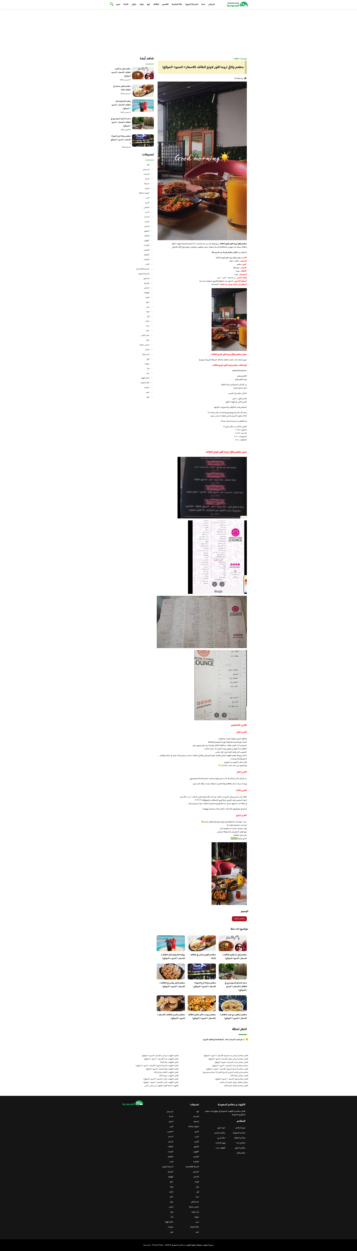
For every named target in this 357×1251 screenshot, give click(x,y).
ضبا (148, 368)
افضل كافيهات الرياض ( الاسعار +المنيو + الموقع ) (160, 1055)
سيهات (146, 364)
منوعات (146, 387)
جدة (203, 4)
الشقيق (146, 231)
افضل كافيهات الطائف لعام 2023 (166, 1072)
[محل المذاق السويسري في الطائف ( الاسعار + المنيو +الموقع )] (143, 123)
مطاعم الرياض (219, 1133)
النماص (146, 288)
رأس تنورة (145, 354)
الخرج (147, 202)
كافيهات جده (220, 1148)
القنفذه (146, 259)
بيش (147, 307)
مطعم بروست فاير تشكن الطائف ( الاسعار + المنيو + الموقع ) (202, 1016)
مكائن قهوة (145, 378)
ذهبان (147, 349)
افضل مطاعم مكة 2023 (239, 1075)
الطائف (156, 4)
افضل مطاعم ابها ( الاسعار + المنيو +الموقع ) (231, 1079)
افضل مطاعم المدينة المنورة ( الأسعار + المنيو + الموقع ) (227, 1069)
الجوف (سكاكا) (144, 193)
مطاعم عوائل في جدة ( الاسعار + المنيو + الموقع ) (230, 1065)
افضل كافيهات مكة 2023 (169, 1062)
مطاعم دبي (221, 1138)
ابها (148, 4)
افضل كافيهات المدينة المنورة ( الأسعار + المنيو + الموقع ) (157, 1065)
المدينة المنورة (191, 4)
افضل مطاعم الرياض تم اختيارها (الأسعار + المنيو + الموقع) (226, 1055)
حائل (147, 330)
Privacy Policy (158, 1245)
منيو (118, 4)
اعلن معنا (146, 1245)
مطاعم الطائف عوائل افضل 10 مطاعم (234, 1082)
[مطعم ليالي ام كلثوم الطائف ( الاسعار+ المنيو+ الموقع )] (143, 73)
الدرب (147, 212)
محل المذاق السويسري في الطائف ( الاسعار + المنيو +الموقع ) (236, 986)
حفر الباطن (145, 335)
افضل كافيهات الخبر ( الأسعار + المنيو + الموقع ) (160, 1082)
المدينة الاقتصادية (142, 269)
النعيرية (146, 283)
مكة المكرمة (177, 4)
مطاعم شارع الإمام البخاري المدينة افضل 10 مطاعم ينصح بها (225, 1072)
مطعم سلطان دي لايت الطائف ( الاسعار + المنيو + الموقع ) (233, 1016)
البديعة (146, 183)
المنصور (146, 278)
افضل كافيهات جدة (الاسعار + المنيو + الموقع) (161, 1059)
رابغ (148, 359)
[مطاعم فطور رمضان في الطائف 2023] (143, 90)
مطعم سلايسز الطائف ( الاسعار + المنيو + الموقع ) (171, 1016)
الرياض (211, 4)
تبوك (141, 4)
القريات (146, 245)
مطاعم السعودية (239, 1133)
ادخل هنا (202, 281)
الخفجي (146, 207)
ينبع (148, 397)
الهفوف (146, 292)
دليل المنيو (221, 1128)
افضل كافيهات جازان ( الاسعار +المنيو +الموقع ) (160, 1079)
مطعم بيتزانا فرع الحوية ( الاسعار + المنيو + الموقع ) (204, 985)
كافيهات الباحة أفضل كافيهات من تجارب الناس (161, 1085)
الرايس (147, 221)
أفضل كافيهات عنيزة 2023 (168, 1075)
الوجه (147, 297)
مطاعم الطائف (239, 918)
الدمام (146, 217)
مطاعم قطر (241, 1153)
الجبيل (147, 188)
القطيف (146, 255)
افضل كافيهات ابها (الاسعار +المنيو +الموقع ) (161, 1069)
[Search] (111, 4)
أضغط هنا (215, 284)
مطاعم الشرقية (239, 1138)
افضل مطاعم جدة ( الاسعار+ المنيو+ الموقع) (231, 1062)
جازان (134, 4)
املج (147, 302)
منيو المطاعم (240, 1128)
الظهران (146, 240)
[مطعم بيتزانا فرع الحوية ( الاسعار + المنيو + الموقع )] (143, 140)
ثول (148, 316)
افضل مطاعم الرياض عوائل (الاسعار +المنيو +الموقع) (228, 1059)
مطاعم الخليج (240, 1148)
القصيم (165, 4)
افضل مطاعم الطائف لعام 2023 (236, 1085)
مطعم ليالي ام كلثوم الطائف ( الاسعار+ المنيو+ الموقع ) (235, 956)
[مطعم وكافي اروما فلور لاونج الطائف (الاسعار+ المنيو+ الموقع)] (202, 161)
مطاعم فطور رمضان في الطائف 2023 (203, 956)
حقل (147, 340)
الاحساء (146, 174)
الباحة (125, 4)
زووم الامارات (220, 1143)
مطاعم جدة (240, 1143)
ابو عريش (146, 169)
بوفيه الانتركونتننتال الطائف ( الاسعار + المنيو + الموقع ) (173, 956)
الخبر (147, 198)
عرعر (147, 373)
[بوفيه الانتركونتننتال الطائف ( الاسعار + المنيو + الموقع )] (143, 106)
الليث (147, 264)
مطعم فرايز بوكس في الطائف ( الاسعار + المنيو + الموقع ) (172, 985)
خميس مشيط (144, 345)
